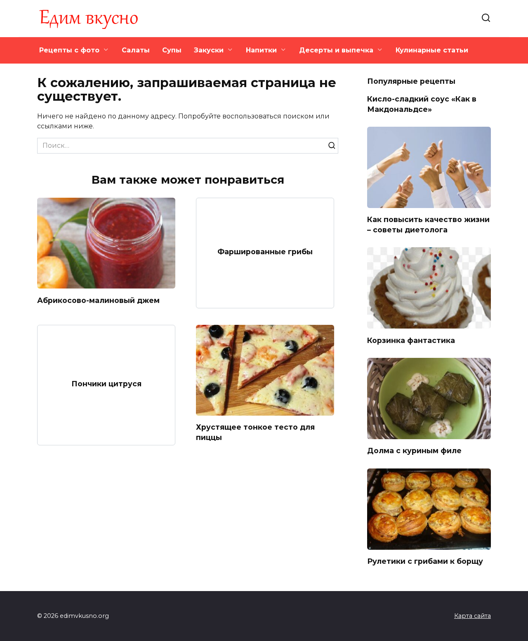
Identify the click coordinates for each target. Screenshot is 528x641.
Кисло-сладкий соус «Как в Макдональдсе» (421, 104)
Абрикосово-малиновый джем (98, 300)
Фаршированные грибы (265, 251)
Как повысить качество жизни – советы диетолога (428, 224)
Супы (172, 50)
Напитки (261, 50)
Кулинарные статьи (432, 50)
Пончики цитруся (106, 383)
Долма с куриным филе (414, 450)
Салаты (136, 50)
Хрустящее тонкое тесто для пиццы (255, 432)
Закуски (209, 50)
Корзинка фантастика (411, 340)
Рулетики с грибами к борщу (425, 561)
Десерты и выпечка (336, 50)
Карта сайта (472, 616)
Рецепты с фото (69, 50)
